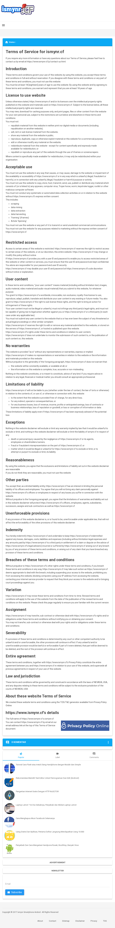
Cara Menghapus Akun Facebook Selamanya (35, 818)
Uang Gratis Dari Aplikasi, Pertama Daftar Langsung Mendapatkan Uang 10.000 (50, 832)
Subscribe (16, 892)
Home (12, 42)
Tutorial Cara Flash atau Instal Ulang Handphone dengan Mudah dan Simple (48, 764)
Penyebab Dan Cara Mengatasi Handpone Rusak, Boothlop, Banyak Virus (47, 845)
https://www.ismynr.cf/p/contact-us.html (46, 61)
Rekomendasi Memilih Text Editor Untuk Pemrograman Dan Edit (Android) (47, 778)
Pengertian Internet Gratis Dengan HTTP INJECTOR (37, 791)
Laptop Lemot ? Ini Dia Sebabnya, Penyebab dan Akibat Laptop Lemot (46, 805)
